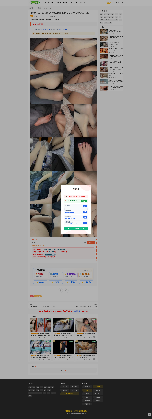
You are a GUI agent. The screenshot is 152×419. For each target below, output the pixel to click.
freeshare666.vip (69, 212)
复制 (85, 206)
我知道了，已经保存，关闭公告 (76, 228)
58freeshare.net (69, 207)
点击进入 (84, 201)
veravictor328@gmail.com (72, 223)
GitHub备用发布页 (70, 218)
